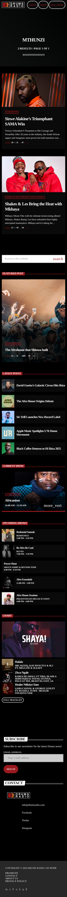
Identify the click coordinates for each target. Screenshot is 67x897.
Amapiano (11, 112)
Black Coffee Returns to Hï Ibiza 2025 (38, 448)
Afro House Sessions (27, 595)
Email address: (13, 752)
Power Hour (10, 563)
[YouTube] (6, 889)
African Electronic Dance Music (25, 197)
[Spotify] (16, 889)
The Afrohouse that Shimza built (26, 350)
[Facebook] (26, 889)
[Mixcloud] (20, 889)
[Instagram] (23, 889)
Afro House (12, 344)
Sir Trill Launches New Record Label (38, 417)
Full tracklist (12, 700)
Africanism (12, 500)
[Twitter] (10, 889)
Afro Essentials (24, 579)
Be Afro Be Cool (24, 548)
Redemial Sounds (25, 532)
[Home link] (13, 5)
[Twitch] (13, 889)
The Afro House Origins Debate (35, 401)
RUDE (53, 868)
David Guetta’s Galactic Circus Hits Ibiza (40, 385)
